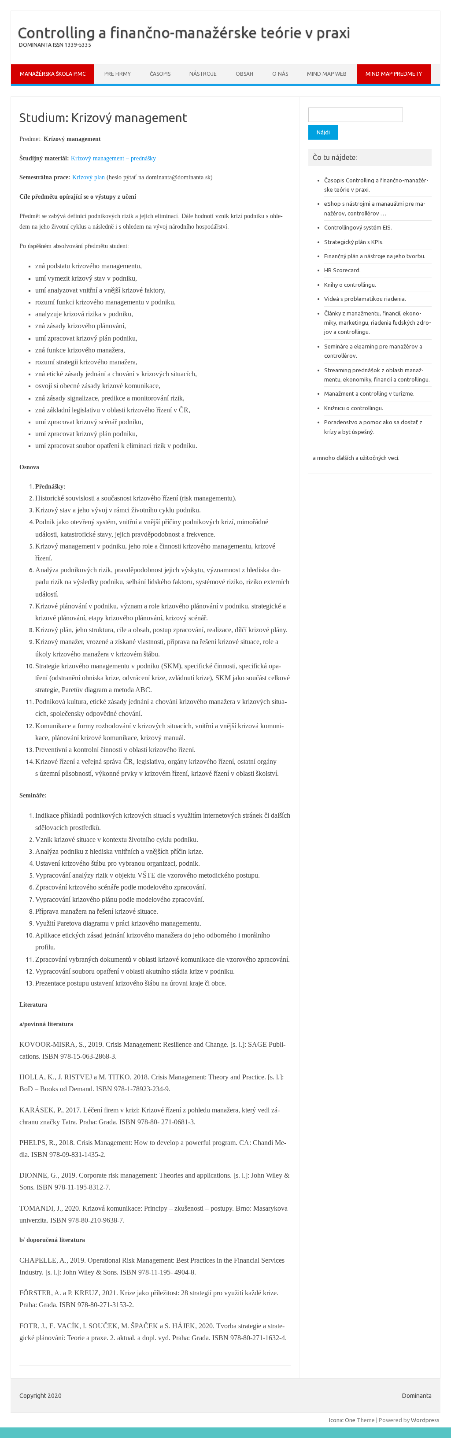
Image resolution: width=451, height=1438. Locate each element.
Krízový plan (88, 177)
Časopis (160, 74)
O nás (280, 74)
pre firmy (117, 74)
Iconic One (342, 1420)
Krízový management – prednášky (113, 158)
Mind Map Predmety (394, 74)
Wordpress (425, 1420)
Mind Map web (327, 74)
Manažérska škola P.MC (52, 74)
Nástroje (203, 74)
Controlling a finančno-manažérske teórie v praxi (184, 32)
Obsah (244, 74)
